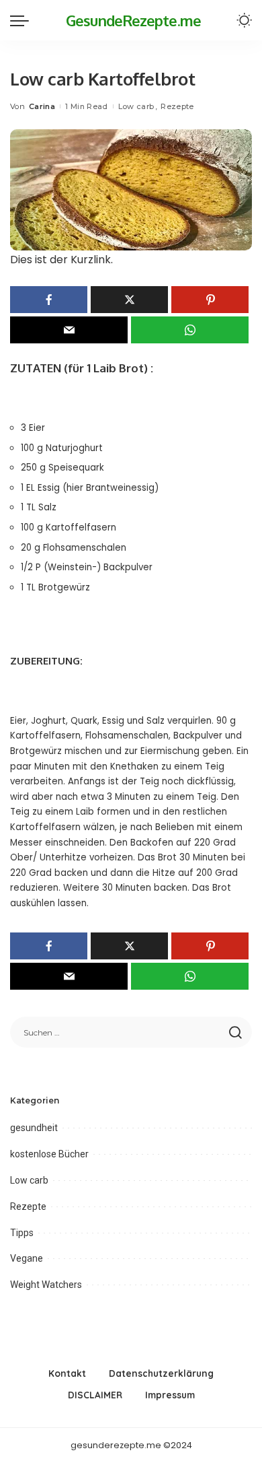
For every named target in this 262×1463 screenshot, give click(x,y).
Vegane (26, 1258)
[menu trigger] (23, 20)
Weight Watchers (46, 1284)
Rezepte (177, 106)
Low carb (136, 106)
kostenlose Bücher (49, 1154)
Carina (42, 106)
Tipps (22, 1232)
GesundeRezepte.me (133, 20)
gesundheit (34, 1127)
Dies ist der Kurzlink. (61, 259)
